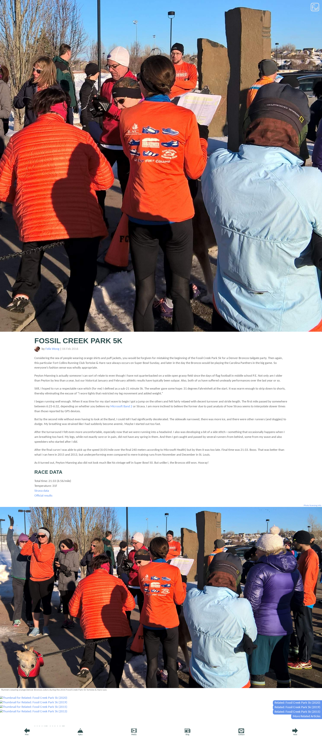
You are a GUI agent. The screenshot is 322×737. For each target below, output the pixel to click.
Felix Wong (52, 349)
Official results (43, 495)
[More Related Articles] (33, 711)
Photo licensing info (312, 505)
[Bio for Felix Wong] (37, 351)
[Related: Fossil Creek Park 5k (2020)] (33, 698)
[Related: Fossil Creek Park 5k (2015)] (33, 707)
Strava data (41, 491)
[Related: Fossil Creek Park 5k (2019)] (33, 702)
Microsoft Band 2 (121, 406)
